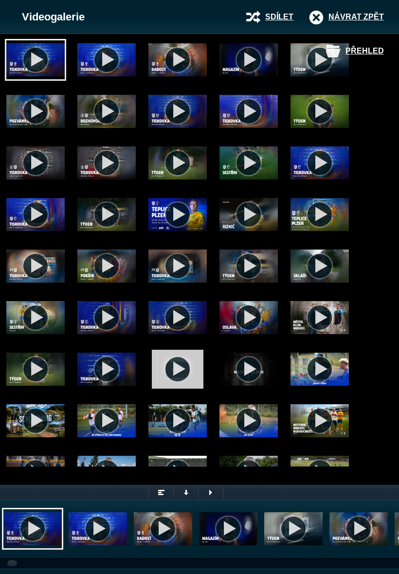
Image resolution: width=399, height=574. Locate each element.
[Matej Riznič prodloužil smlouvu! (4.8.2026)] (248, 214)
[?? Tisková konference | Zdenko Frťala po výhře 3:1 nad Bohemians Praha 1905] (106, 318)
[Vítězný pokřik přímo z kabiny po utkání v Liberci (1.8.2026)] (106, 266)
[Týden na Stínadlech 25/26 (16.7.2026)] (106, 421)
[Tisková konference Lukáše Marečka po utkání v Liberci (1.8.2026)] (177, 266)
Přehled (364, 51)
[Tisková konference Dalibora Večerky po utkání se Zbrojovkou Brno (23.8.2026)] (248, 111)
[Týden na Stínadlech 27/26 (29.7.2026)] (248, 266)
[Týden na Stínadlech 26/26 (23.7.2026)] (35, 369)
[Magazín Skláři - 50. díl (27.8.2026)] (248, 60)
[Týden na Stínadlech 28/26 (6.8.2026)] (106, 214)
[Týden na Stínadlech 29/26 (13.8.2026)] (177, 163)
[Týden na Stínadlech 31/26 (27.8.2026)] (319, 60)
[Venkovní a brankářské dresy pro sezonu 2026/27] (319, 318)
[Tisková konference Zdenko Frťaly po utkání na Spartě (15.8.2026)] (106, 163)
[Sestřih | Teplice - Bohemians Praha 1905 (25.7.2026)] (35, 318)
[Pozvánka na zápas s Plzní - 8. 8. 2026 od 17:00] (177, 214)
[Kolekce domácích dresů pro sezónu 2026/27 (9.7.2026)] (319, 421)
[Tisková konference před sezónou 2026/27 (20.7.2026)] (106, 369)
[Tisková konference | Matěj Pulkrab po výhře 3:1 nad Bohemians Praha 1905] (177, 318)
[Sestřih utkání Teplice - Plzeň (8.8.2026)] (248, 163)
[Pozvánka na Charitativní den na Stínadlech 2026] (35, 111)
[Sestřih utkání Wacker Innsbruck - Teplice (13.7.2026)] (177, 421)
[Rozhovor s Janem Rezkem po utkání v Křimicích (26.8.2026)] (106, 111)
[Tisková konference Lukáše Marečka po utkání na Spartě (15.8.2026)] (35, 163)
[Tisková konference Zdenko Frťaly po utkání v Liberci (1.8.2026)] (35, 266)
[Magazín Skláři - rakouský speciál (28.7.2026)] (319, 266)
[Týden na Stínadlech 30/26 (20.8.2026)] (319, 111)
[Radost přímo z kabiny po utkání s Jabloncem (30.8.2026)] (177, 60)
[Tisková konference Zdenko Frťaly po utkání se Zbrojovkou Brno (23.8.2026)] (177, 111)
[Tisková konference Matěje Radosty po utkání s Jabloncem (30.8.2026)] (106, 60)
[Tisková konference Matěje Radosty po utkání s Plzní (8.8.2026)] (35, 214)
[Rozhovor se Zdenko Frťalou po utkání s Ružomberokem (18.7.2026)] (319, 369)
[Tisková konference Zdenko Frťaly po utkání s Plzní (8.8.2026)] (319, 163)
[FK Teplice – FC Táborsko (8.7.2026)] (248, 369)
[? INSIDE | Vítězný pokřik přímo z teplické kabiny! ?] (248, 318)
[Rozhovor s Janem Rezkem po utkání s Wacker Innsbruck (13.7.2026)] (248, 421)
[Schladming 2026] (35, 421)
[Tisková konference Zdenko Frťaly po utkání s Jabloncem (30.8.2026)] (35, 60)
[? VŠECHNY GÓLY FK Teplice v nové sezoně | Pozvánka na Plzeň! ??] (319, 214)
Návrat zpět (356, 17)
